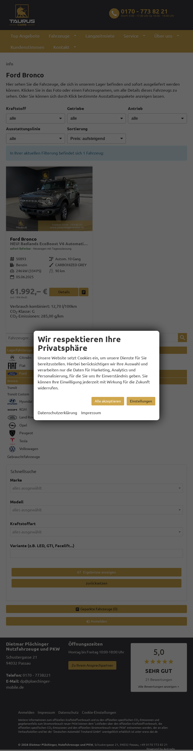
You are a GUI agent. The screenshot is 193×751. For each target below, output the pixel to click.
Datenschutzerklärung (57, 412)
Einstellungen (141, 401)
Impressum (91, 412)
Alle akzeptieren (108, 401)
